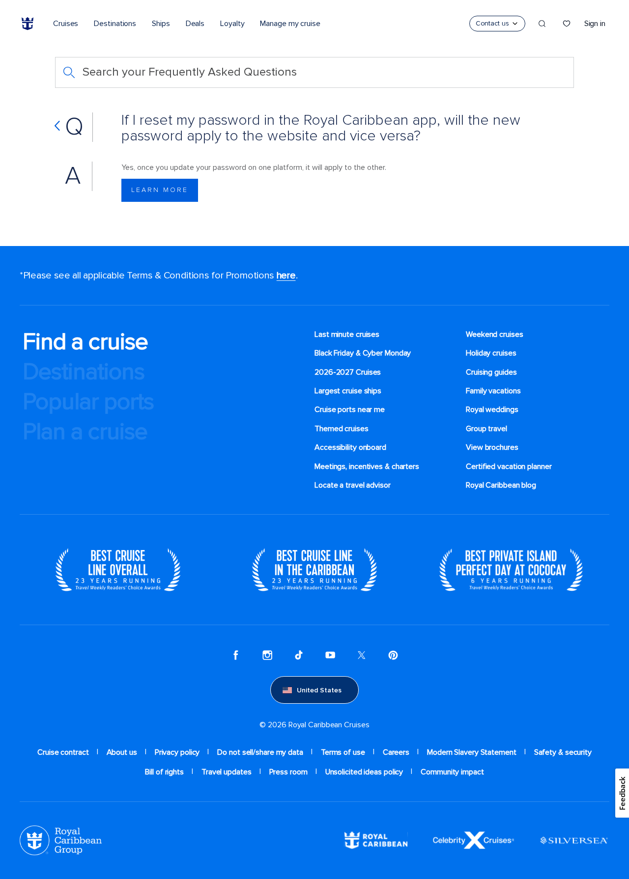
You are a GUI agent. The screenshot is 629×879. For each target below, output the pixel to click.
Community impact (452, 772)
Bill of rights (164, 772)
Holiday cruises (491, 353)
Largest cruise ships (347, 391)
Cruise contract (63, 752)
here (286, 275)
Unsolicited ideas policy (364, 772)
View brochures (492, 447)
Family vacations (493, 391)
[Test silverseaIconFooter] (574, 840)
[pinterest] (393, 654)
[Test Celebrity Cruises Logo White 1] (473, 840)
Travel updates (226, 772)
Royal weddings (492, 409)
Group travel (486, 429)
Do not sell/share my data (260, 752)
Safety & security (563, 752)
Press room (288, 772)
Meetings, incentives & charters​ (366, 466)
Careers (396, 752)
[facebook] (236, 654)
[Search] (542, 23)
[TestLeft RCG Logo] (61, 840)
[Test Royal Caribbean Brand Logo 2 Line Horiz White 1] (375, 840)
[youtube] (330, 654)
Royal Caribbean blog (501, 485)
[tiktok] (299, 654)
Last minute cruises (346, 334)
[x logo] (362, 654)
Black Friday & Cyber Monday (362, 353)
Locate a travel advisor (352, 485)
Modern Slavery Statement (471, 752)
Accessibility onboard (350, 447)
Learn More (159, 190)
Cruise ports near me (349, 409)
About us (122, 752)
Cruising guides (491, 372)
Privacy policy (177, 752)
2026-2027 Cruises (347, 372)
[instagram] (267, 654)
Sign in (594, 23)
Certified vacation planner (509, 466)
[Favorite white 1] (566, 23)
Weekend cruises (494, 334)
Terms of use (343, 752)
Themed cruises (341, 429)
